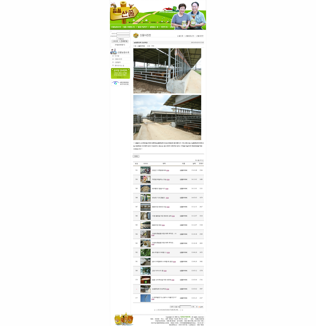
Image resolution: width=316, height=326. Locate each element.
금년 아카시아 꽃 (158, 271)
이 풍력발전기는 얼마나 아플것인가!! (164, 297)
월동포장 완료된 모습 (159, 207)
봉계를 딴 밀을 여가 (159, 188)
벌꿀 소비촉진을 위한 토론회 (161, 280)
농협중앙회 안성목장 (159, 289)
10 (177, 310)
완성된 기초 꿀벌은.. (159, 198)
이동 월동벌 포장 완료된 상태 (162, 216)
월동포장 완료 (157, 225)
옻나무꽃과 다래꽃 (158, 252)
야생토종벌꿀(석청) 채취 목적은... (163, 233)
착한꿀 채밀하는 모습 (159, 179)
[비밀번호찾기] (120, 45)
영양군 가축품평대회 (159, 170)
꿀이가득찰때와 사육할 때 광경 (162, 261)
